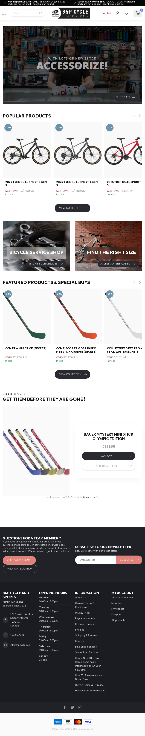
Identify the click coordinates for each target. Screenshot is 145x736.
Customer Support (85, 624)
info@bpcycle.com (20, 645)
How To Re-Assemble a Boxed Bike (88, 677)
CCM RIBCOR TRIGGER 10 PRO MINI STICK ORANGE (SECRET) (76, 350)
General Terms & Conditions (84, 605)
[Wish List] (126, 13)
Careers (79, 641)
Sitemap (79, 629)
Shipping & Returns (86, 635)
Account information (122, 597)
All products (118, 620)
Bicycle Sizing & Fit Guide (89, 685)
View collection (70, 208)
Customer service (19, 560)
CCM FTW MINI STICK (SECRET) (25, 348)
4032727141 (17, 635)
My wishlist (117, 609)
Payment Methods (85, 618)
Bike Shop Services (86, 646)
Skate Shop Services (86, 652)
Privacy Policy (82, 612)
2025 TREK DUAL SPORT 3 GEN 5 (77, 183)
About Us (80, 597)
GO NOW (106, 456)
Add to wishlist (106, 466)
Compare (116, 614)
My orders (117, 603)
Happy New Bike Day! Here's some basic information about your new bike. (88, 663)
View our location (20, 568)
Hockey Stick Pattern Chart (90, 690)
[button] (72, 497)
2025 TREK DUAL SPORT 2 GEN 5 (26, 183)
